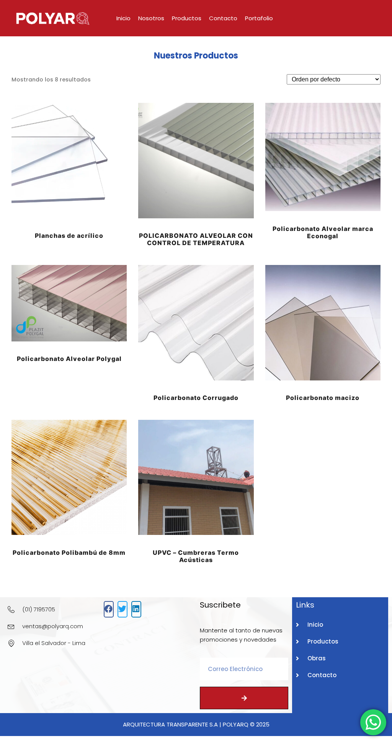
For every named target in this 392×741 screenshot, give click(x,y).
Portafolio (259, 18)
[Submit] (244, 698)
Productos (186, 18)
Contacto (223, 18)
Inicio (123, 18)
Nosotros (151, 18)
